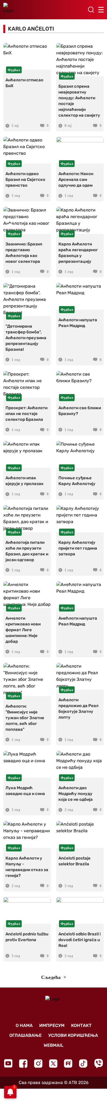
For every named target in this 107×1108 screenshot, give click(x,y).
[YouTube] (8, 1063)
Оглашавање (25, 1035)
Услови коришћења (73, 1035)
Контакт (81, 1025)
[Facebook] (23, 1063)
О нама (24, 1025)
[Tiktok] (83, 1063)
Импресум (51, 1025)
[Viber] (98, 1063)
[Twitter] (53, 1063)
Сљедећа (51, 977)
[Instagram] (38, 1063)
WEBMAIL (53, 1045)
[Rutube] (68, 1063)
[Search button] (91, 9)
